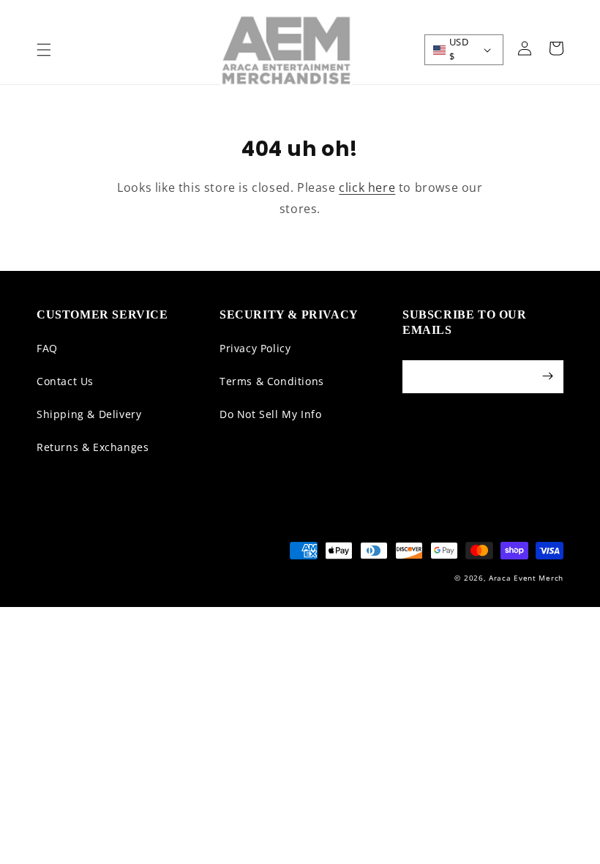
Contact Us (65, 381)
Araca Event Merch (526, 578)
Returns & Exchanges (93, 447)
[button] (44, 50)
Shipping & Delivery (89, 414)
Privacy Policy (255, 348)
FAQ (47, 348)
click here (367, 187)
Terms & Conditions (272, 381)
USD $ (458, 49)
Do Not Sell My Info (270, 414)
